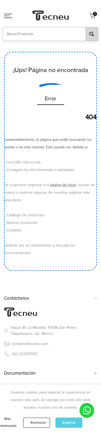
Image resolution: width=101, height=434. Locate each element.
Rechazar (38, 422)
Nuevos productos (22, 222)
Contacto (14, 230)
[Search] (91, 34)
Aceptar (68, 422)
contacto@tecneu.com (30, 343)
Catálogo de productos (26, 215)
